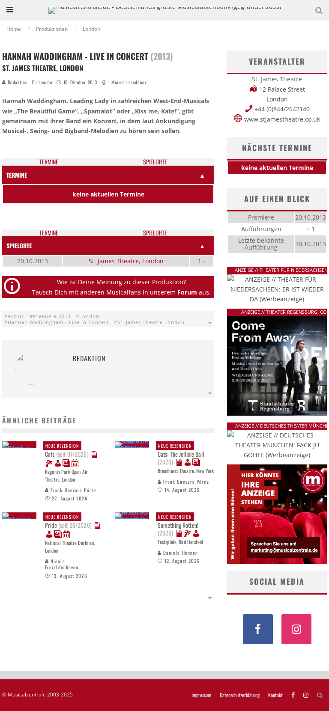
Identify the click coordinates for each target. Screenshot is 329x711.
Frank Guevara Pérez (72, 490)
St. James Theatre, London (126, 261)
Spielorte (155, 162)
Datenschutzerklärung (240, 695)
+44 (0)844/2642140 (282, 109)
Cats (67, 450)
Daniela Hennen (180, 552)
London (45, 82)
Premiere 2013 (52, 316)
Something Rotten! (178, 525)
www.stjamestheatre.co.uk (282, 119)
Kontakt (275, 695)
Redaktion (17, 82)
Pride (68, 521)
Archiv (16, 316)
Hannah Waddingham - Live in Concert (58, 322)
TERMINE (16, 174)
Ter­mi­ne (48, 162)
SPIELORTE (19, 245)
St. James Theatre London (151, 322)
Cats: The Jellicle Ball (181, 454)
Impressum (201, 695)
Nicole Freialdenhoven (61, 564)
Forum (187, 292)
